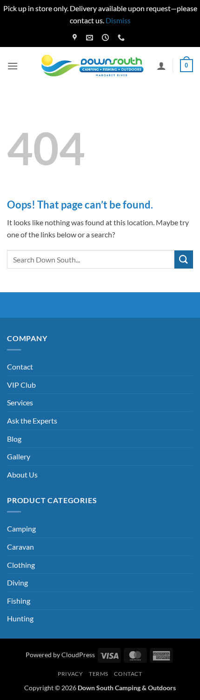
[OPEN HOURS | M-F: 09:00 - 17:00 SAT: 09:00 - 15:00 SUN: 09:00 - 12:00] (106, 37)
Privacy (70, 673)
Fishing (18, 600)
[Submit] (183, 259)
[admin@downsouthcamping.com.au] (90, 37)
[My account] (161, 65)
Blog (14, 438)
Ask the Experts (32, 420)
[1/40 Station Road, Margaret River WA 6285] (76, 37)
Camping (21, 528)
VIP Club (21, 384)
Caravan (20, 546)
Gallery (18, 456)
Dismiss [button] (118, 20)
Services (20, 402)
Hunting (20, 618)
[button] (12, 65)
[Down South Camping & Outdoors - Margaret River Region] (94, 65)
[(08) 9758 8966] (122, 37)
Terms (98, 673)
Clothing (21, 564)
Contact (20, 366)
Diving (17, 582)
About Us (22, 474)
